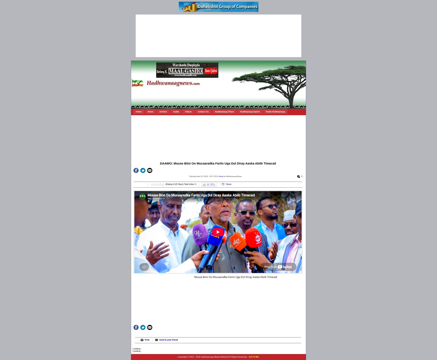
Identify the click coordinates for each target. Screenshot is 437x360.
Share (228, 184)
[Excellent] (163, 184)
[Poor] (152, 184)
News (221, 176)
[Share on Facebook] (136, 170)
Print (147, 340)
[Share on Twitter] (142, 170)
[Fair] (155, 184)
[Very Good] (160, 184)
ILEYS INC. (254, 357)
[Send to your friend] (149, 170)
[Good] (158, 184)
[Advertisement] (218, 36)
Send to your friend (168, 340)
